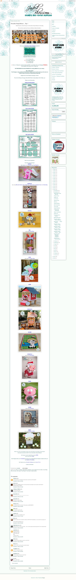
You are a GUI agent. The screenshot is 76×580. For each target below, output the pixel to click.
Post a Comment (15, 563)
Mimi (14, 518)
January (55, 254)
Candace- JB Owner (55, 67)
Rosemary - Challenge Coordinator (58, 76)
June (55, 247)
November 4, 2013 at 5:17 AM (18, 496)
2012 (54, 256)
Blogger (43, 577)
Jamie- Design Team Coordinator (58, 70)
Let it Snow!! (56, 198)
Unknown (15, 478)
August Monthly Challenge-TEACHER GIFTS (57, 58)
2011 (54, 258)
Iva (13, 558)
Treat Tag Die (28, 470)
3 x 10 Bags (20, 469)
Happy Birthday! (57, 203)
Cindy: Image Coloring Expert (57, 72)
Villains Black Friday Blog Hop (57, 194)
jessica (14, 483)
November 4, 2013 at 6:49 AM (18, 506)
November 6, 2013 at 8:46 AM (18, 541)
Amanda (53, 79)
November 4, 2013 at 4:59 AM (18, 491)
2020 (54, 178)
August (55, 244)
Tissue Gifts (56, 206)
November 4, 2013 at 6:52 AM (18, 511)
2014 (54, 187)
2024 (54, 172)
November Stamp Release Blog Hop (57, 219)
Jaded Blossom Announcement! (57, 239)
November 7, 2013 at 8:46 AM (18, 556)
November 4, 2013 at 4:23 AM (18, 481)
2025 (54, 170)
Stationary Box (56, 200)
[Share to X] (25, 468)
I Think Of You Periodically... (56, 210)
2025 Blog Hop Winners (56, 33)
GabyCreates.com (16, 525)
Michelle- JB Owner (55, 69)
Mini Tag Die (19, 470)
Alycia (14, 508)
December (56, 190)
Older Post (46, 568)
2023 (54, 173)
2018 (54, 181)
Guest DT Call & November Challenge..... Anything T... (57, 235)
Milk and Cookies (13, 470)
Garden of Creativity (55, 28)
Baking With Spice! (57, 217)
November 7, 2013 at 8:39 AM (18, 551)
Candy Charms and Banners (27, 469)
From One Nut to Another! (57, 215)
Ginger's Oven (56, 195)
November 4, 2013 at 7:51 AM (18, 516)
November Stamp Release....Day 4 (57, 224)
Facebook (54, 26)
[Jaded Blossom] (58, 62)
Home (30, 568)
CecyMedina (15, 548)
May (55, 248)
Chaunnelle (15, 498)
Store (53, 24)
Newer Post (13, 568)
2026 (54, 169)
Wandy (14, 543)
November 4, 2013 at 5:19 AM (18, 501)
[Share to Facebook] (26, 468)
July (55, 245)
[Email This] (22, 468)
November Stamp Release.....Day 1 (57, 232)
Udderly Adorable (34, 470)
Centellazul (15, 553)
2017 (54, 183)
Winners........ (56, 201)
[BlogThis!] (23, 468)
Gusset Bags (45, 469)
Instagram (54, 29)
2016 (54, 184)
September (56, 242)
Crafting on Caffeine (16, 489)
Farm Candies (40, 469)
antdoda (14, 513)
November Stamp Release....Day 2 (57, 229)
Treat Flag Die (23, 470)
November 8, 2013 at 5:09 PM (18, 561)
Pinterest (53, 31)
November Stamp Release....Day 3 (57, 227)
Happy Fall (56, 197)
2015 (54, 186)
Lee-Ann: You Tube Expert (56, 74)
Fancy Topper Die (35, 469)
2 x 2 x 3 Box (15, 469)
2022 (54, 175)
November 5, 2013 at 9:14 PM (18, 536)
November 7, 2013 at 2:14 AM (18, 546)
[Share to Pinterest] (27, 468)
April (55, 250)
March (55, 251)
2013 (54, 189)
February (56, 253)
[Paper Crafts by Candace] (58, 151)
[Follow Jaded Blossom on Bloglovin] (57, 116)
